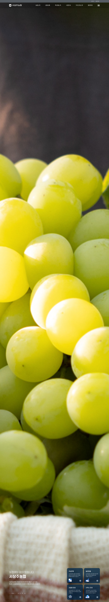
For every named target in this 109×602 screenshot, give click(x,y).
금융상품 (47, 5)
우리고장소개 (79, 5)
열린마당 (90, 5)
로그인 (92, 1)
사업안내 (68, 5)
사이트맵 (98, 5)
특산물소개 (58, 5)
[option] (54, 301)
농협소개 (38, 5)
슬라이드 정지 (22, 593)
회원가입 (97, 1)
